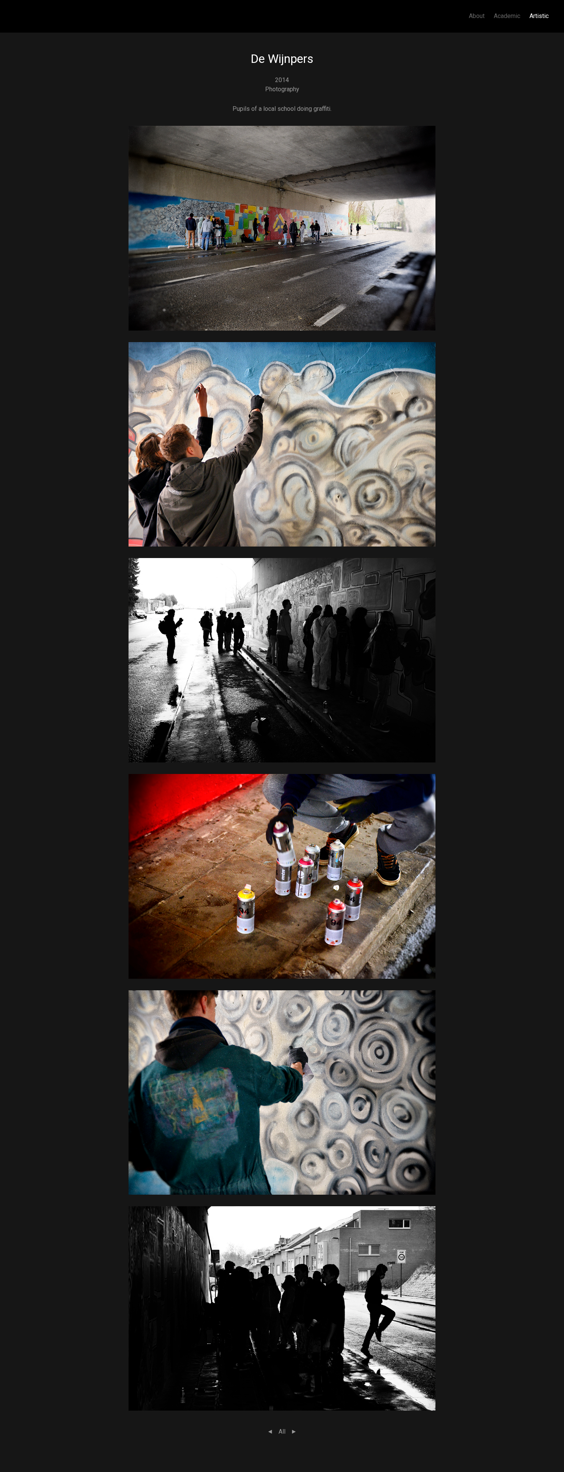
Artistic (539, 16)
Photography (282, 89)
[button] (282, 227)
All (282, 1431)
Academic (507, 16)
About (477, 16)
